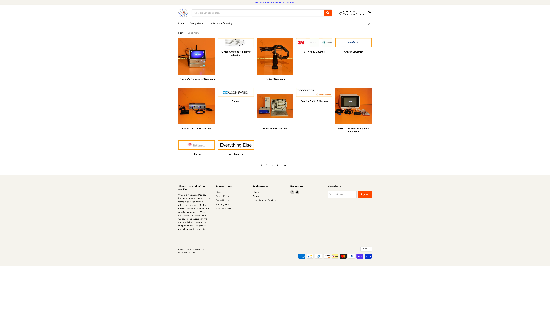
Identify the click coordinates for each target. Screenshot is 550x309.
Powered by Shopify (186, 252)
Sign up (364, 194)
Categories (195, 23)
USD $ (364, 249)
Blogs (218, 192)
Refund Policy (222, 200)
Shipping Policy (223, 204)
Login (368, 23)
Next (284, 165)
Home (181, 23)
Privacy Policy (222, 196)
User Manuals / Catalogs (221, 23)
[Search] (328, 13)
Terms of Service (223, 208)
